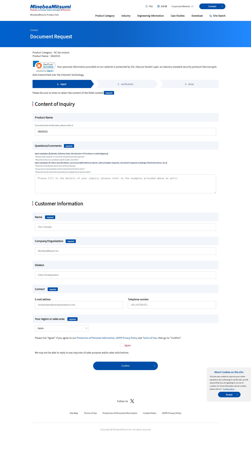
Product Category (104, 15)
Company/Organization (54, 241)
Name (44, 217)
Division (39, 265)
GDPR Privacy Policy (127, 338)
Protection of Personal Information (96, 338)
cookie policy (228, 389)
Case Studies (178, 15)
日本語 (164, 6)
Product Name (44, 117)
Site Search (219, 15)
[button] (44, 66)
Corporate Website (181, 6)
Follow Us (122, 401)
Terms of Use (150, 338)
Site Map (74, 413)
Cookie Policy (149, 413)
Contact (34, 30)
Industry (125, 15)
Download (197, 15)
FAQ (151, 6)
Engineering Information (150, 15)
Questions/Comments (53, 145)
